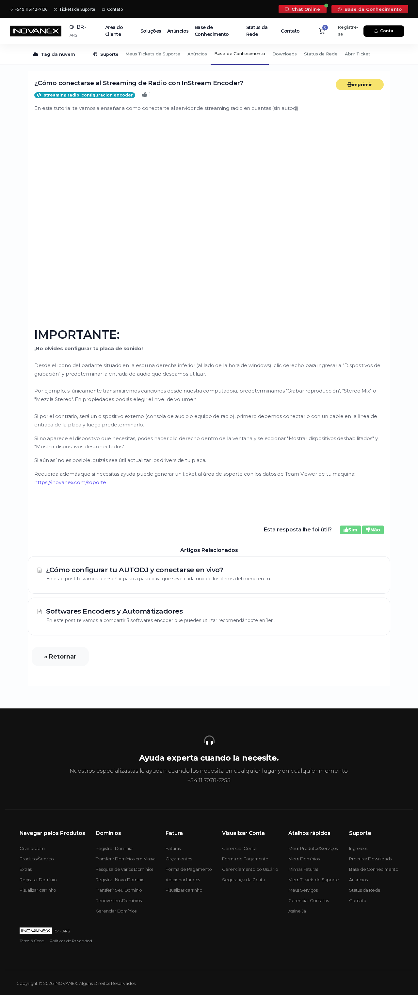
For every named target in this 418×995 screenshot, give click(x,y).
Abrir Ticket (357, 53)
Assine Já (297, 910)
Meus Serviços (302, 890)
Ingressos (358, 848)
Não (375, 530)
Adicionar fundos (183, 879)
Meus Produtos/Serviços (313, 848)
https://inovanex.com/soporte (70, 482)
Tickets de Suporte (76, 9)
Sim (352, 530)
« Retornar (60, 656)
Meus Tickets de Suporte (152, 53)
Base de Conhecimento (372, 9)
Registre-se (348, 31)
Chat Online (305, 9)
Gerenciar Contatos (308, 900)
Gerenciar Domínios (116, 910)
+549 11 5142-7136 (30, 9)
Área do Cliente (114, 30)
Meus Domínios (303, 858)
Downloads (284, 53)
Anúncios (178, 31)
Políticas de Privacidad (71, 940)
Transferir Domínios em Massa (125, 858)
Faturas (173, 848)
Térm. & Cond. (32, 940)
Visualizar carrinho (38, 890)
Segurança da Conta (243, 879)
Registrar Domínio (38, 879)
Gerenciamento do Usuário (250, 869)
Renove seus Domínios (119, 900)
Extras (26, 869)
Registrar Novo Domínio (120, 879)
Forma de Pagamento (189, 869)
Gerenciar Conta (239, 848)
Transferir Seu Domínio (119, 890)
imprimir (362, 84)
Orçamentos (179, 858)
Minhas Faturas (303, 869)
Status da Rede (257, 30)
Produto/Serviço (37, 858)
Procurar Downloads (370, 858)
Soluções (150, 31)
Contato (114, 9)
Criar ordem (32, 848)
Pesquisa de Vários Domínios (124, 869)
